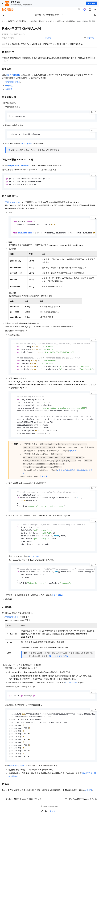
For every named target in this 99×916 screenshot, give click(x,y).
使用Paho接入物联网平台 (66, 21)
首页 (3, 21)
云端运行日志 (86, 773)
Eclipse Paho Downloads (18, 165)
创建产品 (9, 85)
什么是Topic (34, 556)
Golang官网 (27, 143)
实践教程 (33, 21)
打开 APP (91, 3)
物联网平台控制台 (13, 74)
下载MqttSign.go (12, 202)
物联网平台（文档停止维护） (18, 21)
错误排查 (88, 790)
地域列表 (72, 450)
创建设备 (9, 89)
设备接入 (51, 21)
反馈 (53, 811)
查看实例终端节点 (12, 82)
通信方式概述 (57, 595)
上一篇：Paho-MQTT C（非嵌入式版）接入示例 (21, 799)
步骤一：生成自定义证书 (57, 656)
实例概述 (43, 476)
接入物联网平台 (71, 682)
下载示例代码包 (11, 617)
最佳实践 (42, 21)
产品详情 (48, 38)
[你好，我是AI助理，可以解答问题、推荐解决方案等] (84, 9)
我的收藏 (90, 38)
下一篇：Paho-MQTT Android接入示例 (81, 799)
